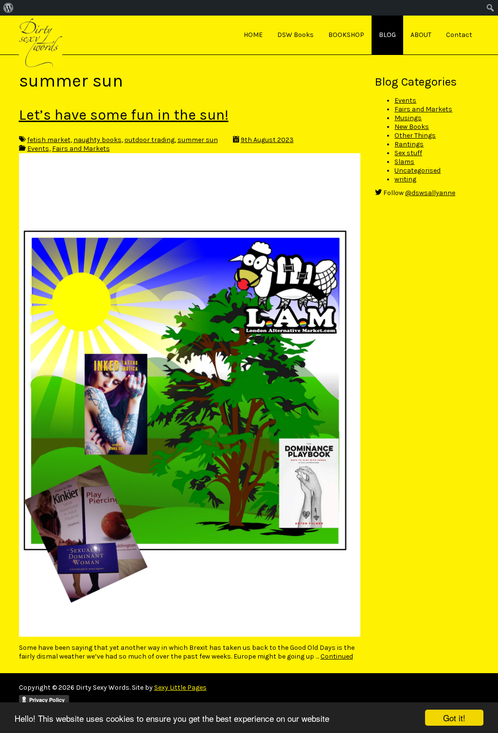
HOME (253, 35)
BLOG (387, 35)
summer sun (198, 140)
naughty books (97, 140)
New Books (411, 127)
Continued (336, 656)
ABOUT (420, 35)
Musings (408, 118)
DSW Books (295, 35)
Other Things (415, 135)
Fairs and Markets (81, 148)
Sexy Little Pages (180, 687)
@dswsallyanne (430, 193)
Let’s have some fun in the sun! (124, 115)
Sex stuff (408, 153)
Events (38, 148)
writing (405, 179)
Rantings (409, 144)
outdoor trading (149, 140)
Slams (404, 162)
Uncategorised (417, 170)
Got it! (454, 718)
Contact (459, 35)
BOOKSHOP (346, 35)
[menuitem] (8, 8)
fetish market (49, 140)
